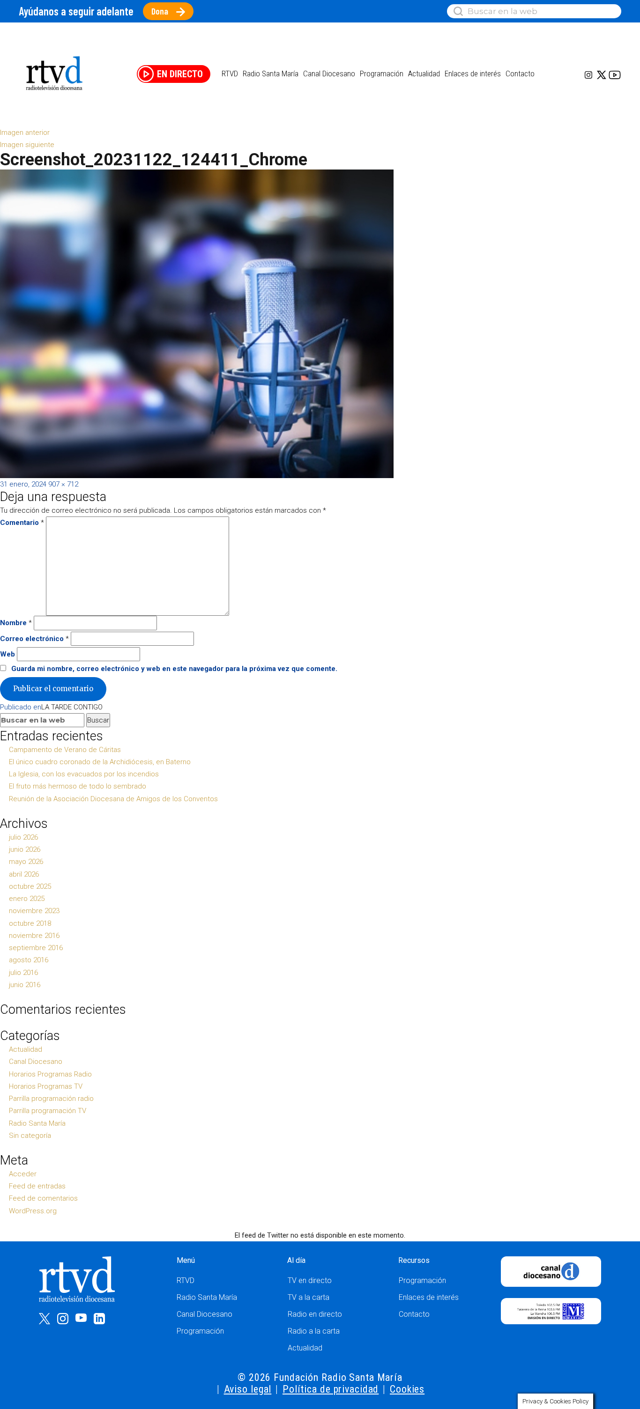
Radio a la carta (314, 1331)
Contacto (520, 73)
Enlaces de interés (473, 73)
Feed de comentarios (43, 1198)
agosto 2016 (28, 960)
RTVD (185, 1280)
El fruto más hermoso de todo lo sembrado (77, 786)
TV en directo (310, 1280)
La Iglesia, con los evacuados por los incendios (84, 774)
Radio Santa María (270, 73)
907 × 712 (63, 484)
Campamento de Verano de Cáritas (65, 749)
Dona (159, 11)
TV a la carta (308, 1297)
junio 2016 (24, 985)
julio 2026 (23, 837)
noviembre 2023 (34, 911)
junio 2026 (24, 849)
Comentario (22, 522)
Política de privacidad (331, 1389)
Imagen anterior (25, 132)
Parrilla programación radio (51, 1098)
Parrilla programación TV (47, 1111)
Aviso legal (248, 1389)
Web (7, 654)
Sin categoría (30, 1135)
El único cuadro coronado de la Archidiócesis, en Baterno (100, 762)
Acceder (23, 1174)
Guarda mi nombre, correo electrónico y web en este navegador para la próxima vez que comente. (174, 668)
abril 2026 (24, 874)
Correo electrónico (34, 638)
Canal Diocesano (329, 73)
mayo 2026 (26, 861)
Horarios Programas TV (45, 1086)
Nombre (16, 623)
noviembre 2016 (34, 935)
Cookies (407, 1389)
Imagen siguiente (27, 144)
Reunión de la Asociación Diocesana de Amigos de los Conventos (113, 799)
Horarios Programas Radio (50, 1074)
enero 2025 (27, 898)
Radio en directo (315, 1314)
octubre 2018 (30, 923)
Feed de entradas (37, 1186)
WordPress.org (33, 1211)
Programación (200, 1331)
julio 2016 (23, 972)
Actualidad (424, 73)
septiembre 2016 (36, 948)
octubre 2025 (30, 886)
